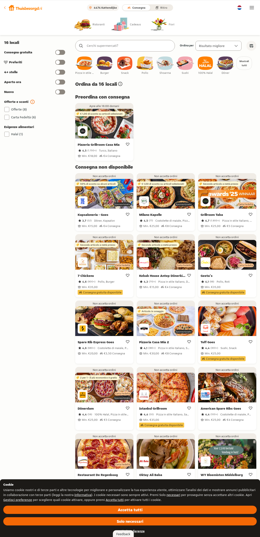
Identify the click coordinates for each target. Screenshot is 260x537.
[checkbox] (84, 65)
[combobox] (129, 45)
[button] (22, 7)
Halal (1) (17, 134)
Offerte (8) (19, 109)
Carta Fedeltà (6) (23, 117)
